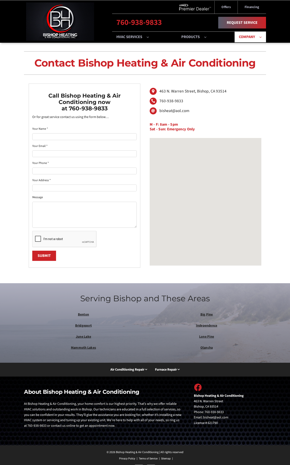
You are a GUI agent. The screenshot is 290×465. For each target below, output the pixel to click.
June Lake (83, 336)
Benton (83, 314)
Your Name (40, 129)
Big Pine (206, 314)
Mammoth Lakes (83, 347)
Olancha (206, 347)
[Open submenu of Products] (207, 37)
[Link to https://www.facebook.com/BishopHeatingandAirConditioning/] (197, 387)
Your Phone (40, 163)
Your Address (41, 180)
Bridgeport (83, 325)
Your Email (40, 146)
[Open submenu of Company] (262, 37)
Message (37, 197)
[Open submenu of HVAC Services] (149, 37)
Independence (206, 325)
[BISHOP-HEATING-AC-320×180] (60, 4)
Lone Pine (206, 336)
